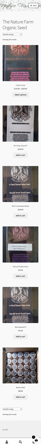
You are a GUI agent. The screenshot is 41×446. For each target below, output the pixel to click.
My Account (7, 442)
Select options (20, 95)
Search (20, 442)
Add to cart (20, 155)
